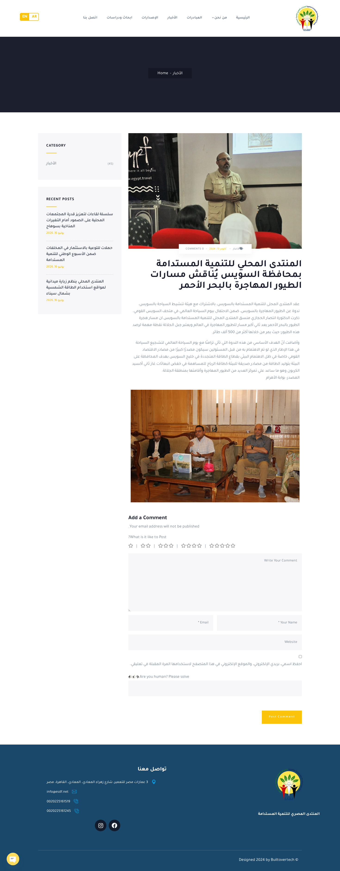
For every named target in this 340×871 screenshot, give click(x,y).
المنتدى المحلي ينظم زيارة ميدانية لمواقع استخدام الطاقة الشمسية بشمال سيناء (76, 288)
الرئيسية (243, 18)
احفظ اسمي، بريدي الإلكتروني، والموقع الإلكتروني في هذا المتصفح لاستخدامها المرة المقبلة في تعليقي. (216, 664)
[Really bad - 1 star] (131, 546)
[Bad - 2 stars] (146, 546)
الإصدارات (150, 18)
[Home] (307, 18)
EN (24, 17)
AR (34, 17)
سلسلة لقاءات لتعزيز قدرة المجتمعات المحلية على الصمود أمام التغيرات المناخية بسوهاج (79, 220)
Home (163, 73)
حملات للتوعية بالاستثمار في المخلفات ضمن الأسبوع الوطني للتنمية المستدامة (79, 254)
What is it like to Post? (147, 537)
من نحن (220, 18)
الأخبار (172, 18)
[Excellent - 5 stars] (222, 546)
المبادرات (194, 18)
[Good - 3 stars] (166, 546)
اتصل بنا (90, 18)
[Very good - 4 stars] (191, 546)
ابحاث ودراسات (119, 18)
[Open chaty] (13, 859)
